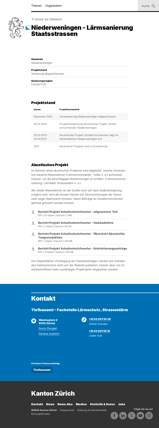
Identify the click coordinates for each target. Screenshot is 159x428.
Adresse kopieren (49, 333)
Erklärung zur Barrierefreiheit (92, 410)
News (50, 404)
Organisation (53, 5)
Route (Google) (48, 328)
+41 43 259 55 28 (100, 319)
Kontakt (37, 404)
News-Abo (65, 404)
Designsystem (67, 410)
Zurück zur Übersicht (48, 19)
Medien (81, 404)
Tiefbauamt (42, 369)
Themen (36, 5)
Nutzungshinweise (40, 414)
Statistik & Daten (102, 404)
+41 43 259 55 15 (99, 331)
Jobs (121, 404)
